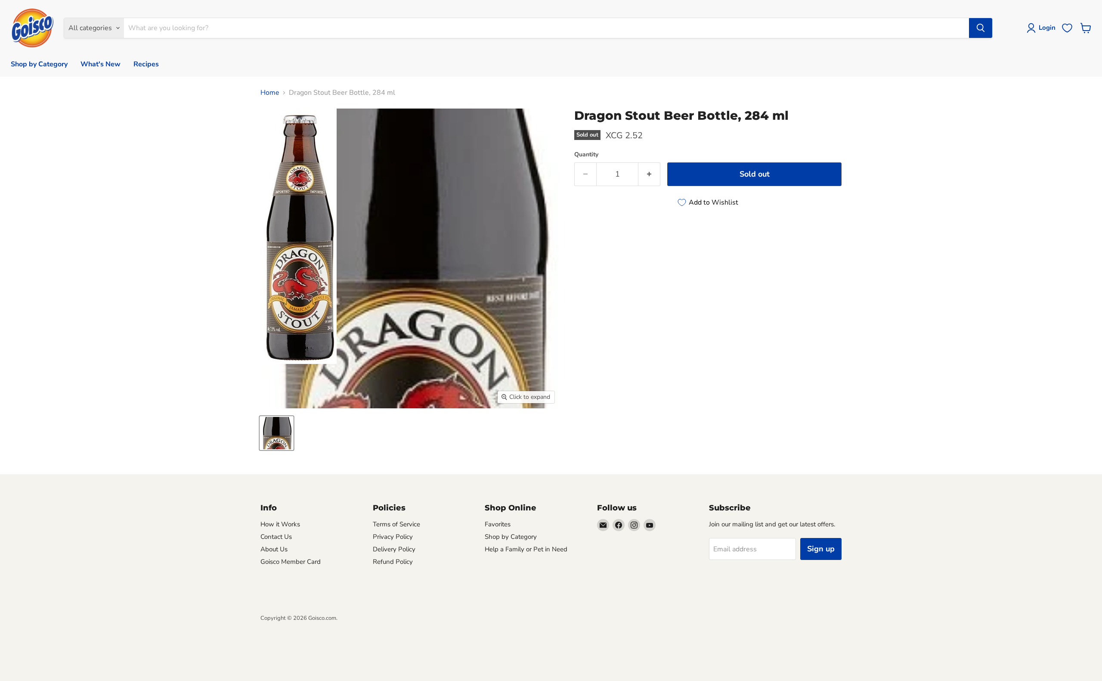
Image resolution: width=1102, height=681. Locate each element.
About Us (274, 549)
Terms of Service (396, 524)
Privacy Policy (393, 536)
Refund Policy (393, 561)
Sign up (821, 549)
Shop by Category (39, 64)
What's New (100, 64)
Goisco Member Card (290, 561)
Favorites (498, 524)
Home (269, 92)
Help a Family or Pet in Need (526, 549)
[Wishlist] (1067, 28)
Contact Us (276, 536)
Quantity (586, 154)
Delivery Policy (394, 549)
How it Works (280, 524)
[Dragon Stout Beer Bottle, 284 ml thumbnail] (277, 433)
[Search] (980, 28)
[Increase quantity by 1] (649, 174)
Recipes (146, 64)
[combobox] (546, 28)
